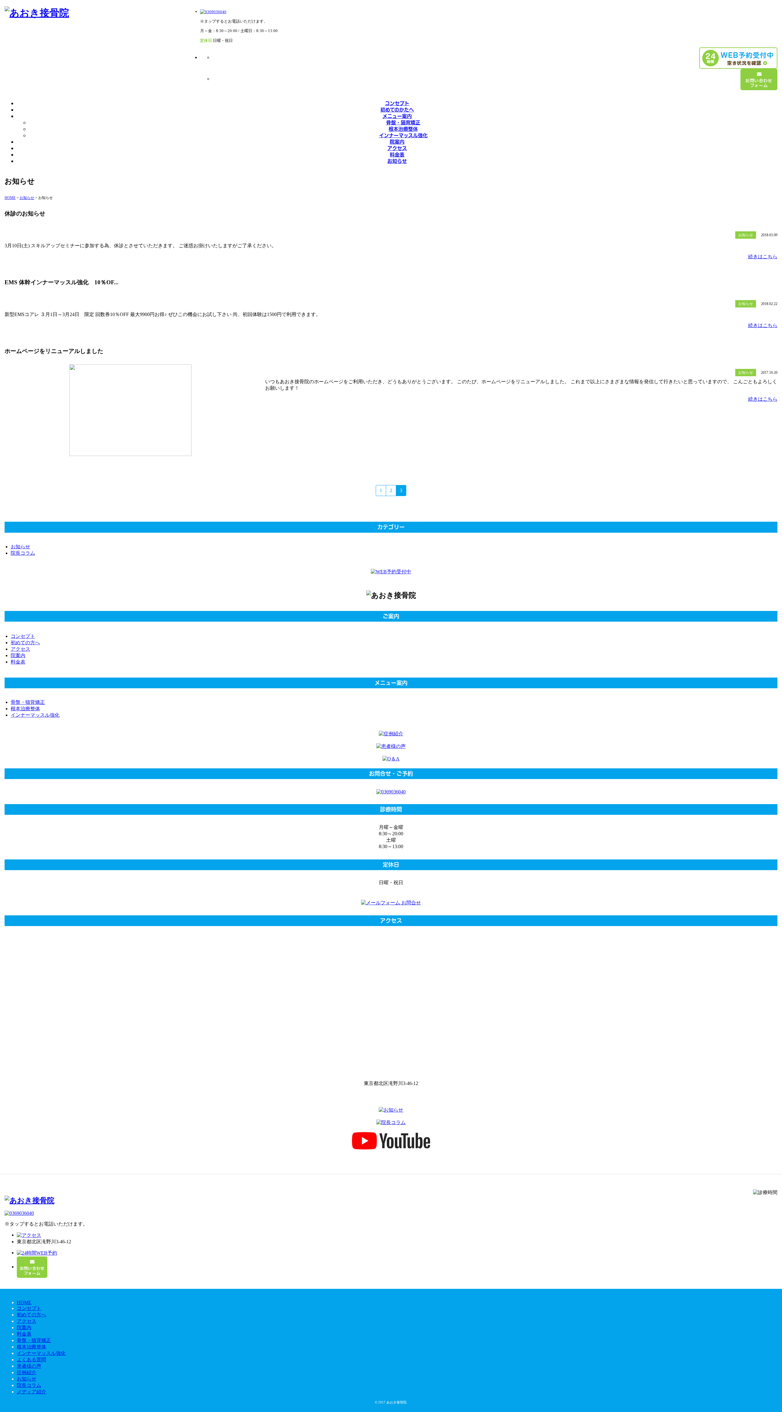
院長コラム (23, 553)
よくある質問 (31, 1359)
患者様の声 (29, 1366)
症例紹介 (26, 1372)
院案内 (397, 141)
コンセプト (397, 103)
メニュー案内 (397, 116)
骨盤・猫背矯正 (403, 122)
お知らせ (397, 161)
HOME (24, 1302)
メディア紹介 (31, 1391)
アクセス (397, 148)
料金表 (397, 154)
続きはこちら (762, 256)
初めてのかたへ (397, 109)
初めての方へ (25, 642)
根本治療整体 (403, 129)
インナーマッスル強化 (403, 135)
